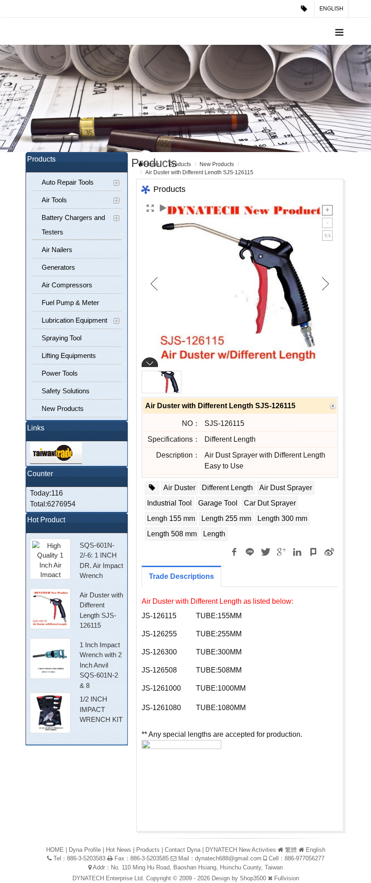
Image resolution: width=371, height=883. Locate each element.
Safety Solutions (66, 391)
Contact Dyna (182, 849)
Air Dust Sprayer (285, 488)
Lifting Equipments (69, 355)
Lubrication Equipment (74, 320)
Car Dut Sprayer (270, 503)
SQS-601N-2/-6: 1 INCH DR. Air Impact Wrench (101, 560)
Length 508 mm (172, 534)
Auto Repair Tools (68, 182)
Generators (58, 267)
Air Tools (54, 200)
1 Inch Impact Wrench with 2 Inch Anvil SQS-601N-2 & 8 (101, 665)
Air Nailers (57, 249)
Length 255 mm (226, 518)
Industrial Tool (169, 503)
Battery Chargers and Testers (73, 225)
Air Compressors (67, 285)
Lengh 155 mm (171, 518)
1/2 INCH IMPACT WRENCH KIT (101, 709)
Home (151, 164)
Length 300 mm (282, 518)
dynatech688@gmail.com (228, 858)
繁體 (291, 849)
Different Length (227, 488)
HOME (55, 849)
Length (214, 534)
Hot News (118, 849)
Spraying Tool (61, 338)
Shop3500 (253, 878)
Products (180, 164)
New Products (63, 408)
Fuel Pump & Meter (70, 302)
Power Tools (60, 373)
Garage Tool (218, 503)
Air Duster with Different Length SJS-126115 (101, 610)
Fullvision (286, 878)
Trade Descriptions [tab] (181, 576)
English (331, 8)
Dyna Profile (85, 849)
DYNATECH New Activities (240, 849)
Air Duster (179, 488)
